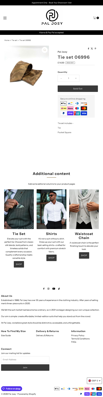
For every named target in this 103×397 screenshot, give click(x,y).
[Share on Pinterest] (95, 48)
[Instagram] (48, 288)
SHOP (19, 264)
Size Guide (6, 335)
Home (7, 40)
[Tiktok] (59, 288)
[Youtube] (53, 288)
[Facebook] (43, 288)
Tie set (14, 40)
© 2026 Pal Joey (8, 394)
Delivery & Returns (44, 335)
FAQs (73, 342)
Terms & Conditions (80, 338)
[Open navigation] (5, 18)
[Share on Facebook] (88, 48)
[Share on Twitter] (92, 48)
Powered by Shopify (26, 394)
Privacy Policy (77, 335)
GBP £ (95, 380)
